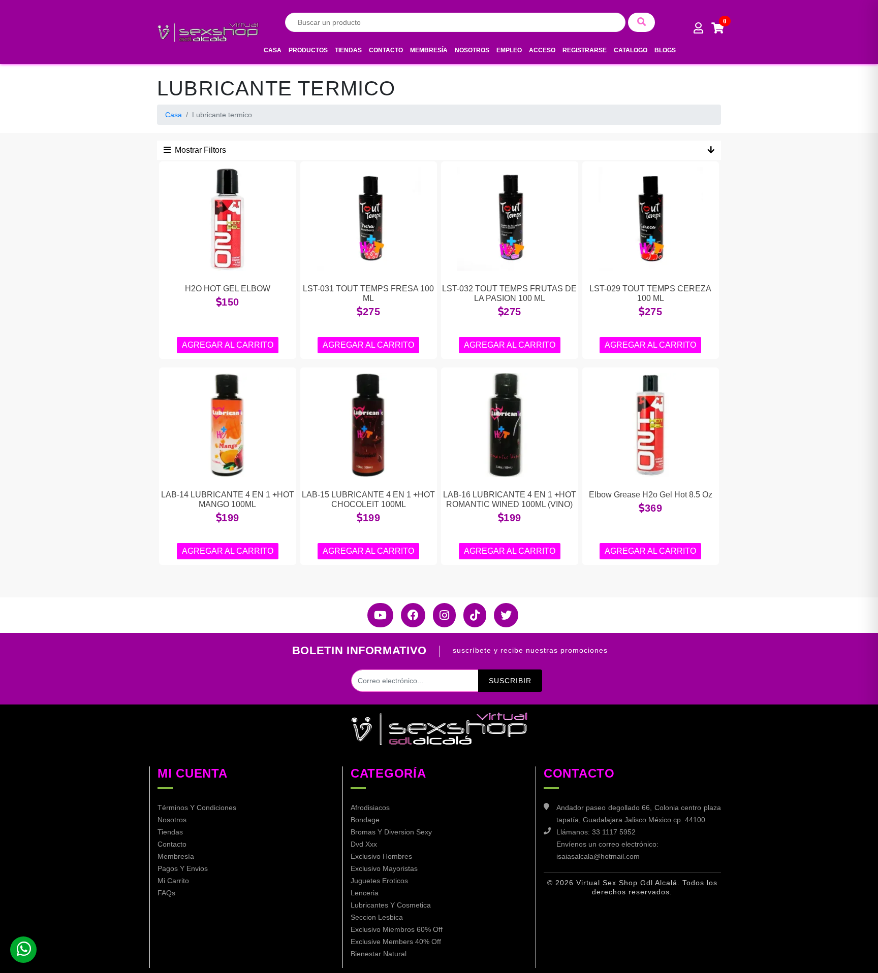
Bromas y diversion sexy (391, 832)
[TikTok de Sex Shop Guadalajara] (471, 615)
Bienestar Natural (378, 954)
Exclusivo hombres (381, 856)
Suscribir (510, 681)
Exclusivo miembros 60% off (397, 929)
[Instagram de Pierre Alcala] (440, 615)
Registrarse (584, 50)
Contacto (386, 50)
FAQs (166, 893)
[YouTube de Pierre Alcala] (376, 615)
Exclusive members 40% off (396, 941)
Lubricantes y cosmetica (391, 905)
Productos (308, 50)
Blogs (665, 50)
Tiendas (348, 50)
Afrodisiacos (370, 807)
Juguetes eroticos (379, 881)
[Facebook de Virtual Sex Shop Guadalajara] (409, 615)
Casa (272, 50)
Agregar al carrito (227, 345)
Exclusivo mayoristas (384, 868)
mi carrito (173, 881)
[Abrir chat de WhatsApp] (23, 949)
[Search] (641, 22)
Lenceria (365, 893)
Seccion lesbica (377, 917)
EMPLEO (509, 50)
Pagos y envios (183, 868)
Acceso (542, 50)
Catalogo (630, 50)
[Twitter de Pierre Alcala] (502, 615)
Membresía (429, 50)
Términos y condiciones (197, 807)
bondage (365, 820)
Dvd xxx (364, 844)
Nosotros (472, 50)
